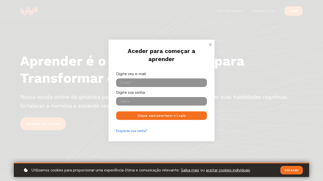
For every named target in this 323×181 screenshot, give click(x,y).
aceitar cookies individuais (228, 170)
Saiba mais (190, 170)
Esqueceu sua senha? (131, 131)
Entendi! (291, 170)
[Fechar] (210, 44)
